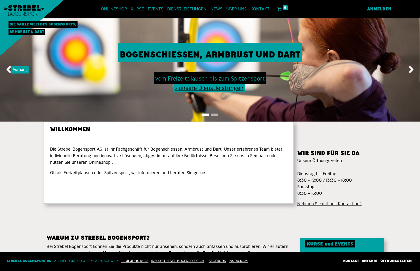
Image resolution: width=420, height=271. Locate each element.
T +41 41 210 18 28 (135, 261)
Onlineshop (100, 162)
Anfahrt (370, 261)
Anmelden (379, 9)
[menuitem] (114, 9)
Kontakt (351, 261)
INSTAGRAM (238, 261)
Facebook (217, 261)
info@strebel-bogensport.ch (177, 261)
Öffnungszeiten (396, 261)
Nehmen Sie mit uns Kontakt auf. (329, 203)
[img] (17, 70)
